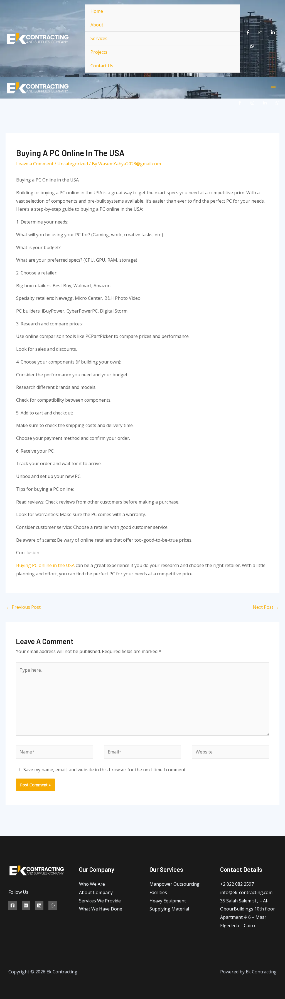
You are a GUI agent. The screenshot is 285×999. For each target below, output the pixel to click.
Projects (98, 52)
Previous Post (23, 607)
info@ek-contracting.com (246, 892)
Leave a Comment (34, 164)
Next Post (266, 607)
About (96, 25)
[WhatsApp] (252, 46)
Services (98, 38)
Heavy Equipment (167, 901)
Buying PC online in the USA (45, 565)
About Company (96, 892)
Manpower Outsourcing (174, 884)
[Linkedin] (273, 32)
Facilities (158, 892)
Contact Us (101, 66)
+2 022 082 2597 (237, 884)
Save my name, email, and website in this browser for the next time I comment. (104, 770)
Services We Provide (100, 901)
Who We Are (92, 884)
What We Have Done (100, 909)
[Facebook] (248, 32)
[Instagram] (260, 32)
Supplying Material (169, 909)
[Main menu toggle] (273, 88)
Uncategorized (72, 164)
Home (96, 11)
